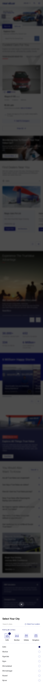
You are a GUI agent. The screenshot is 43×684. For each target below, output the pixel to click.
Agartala (5, 656)
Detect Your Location (33, 624)
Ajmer (4, 680)
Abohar (5, 652)
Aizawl (5, 676)
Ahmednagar (7, 671)
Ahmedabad (7, 666)
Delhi (4, 647)
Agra (4, 661)
